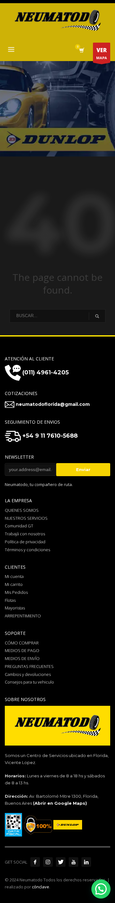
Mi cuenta (14, 576)
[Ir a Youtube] (73, 862)
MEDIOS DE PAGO (22, 650)
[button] (101, 889)
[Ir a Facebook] (35, 862)
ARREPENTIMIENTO (23, 616)
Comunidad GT (19, 526)
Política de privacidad (25, 542)
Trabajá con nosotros (25, 534)
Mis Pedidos (16, 592)
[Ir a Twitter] (60, 862)
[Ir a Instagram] (48, 862)
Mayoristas (15, 608)
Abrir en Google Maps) (60, 803)
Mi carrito (14, 584)
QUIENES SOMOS (22, 510)
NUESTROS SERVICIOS (26, 518)
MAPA (101, 53)
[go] (97, 316)
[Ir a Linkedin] (86, 862)
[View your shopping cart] (81, 50)
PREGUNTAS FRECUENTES (29, 666)
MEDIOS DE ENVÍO (22, 658)
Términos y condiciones (27, 549)
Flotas (10, 600)
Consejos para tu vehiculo (29, 682)
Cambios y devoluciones (28, 674)
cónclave (40, 887)
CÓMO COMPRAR (22, 643)
